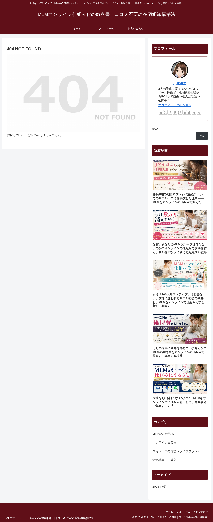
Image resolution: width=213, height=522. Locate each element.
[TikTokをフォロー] (189, 112)
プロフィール (183, 511)
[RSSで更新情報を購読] (199, 112)
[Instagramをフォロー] (180, 112)
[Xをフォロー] (165, 112)
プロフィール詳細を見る (174, 105)
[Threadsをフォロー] (175, 112)
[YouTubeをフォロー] (184, 112)
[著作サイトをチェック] (161, 112)
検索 (155, 129)
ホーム (169, 511)
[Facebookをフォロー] (170, 112)
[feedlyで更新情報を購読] (194, 112)
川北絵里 (179, 83)
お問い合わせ (201, 511)
